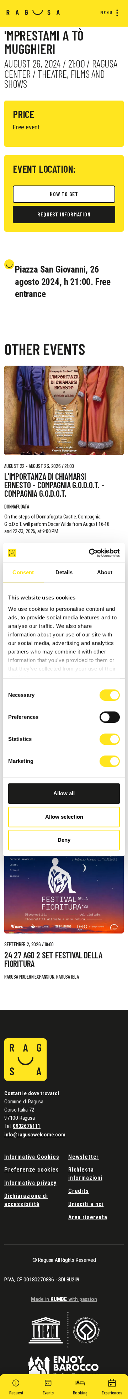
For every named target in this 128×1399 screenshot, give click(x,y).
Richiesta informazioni (85, 1173)
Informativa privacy (30, 1182)
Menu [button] (106, 12)
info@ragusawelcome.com (34, 1134)
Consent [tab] (23, 572)
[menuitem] (108, 12)
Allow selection (64, 817)
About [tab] (105, 572)
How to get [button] (64, 193)
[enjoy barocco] (64, 1362)
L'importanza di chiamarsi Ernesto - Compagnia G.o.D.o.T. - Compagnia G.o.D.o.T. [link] (54, 485)
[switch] (110, 717)
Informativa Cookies (31, 1156)
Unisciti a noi (85, 1204)
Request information (63, 214)
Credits (78, 1191)
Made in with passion (64, 1299)
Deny (64, 840)
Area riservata (87, 1217)
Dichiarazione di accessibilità (26, 1200)
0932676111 (27, 1126)
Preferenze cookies (31, 1169)
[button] (48, 1388)
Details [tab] (64, 572)
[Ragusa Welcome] (33, 12)
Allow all (64, 793)
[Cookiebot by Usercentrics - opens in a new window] (90, 553)
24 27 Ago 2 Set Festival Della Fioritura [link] (53, 959)
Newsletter (83, 1156)
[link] (64, 410)
